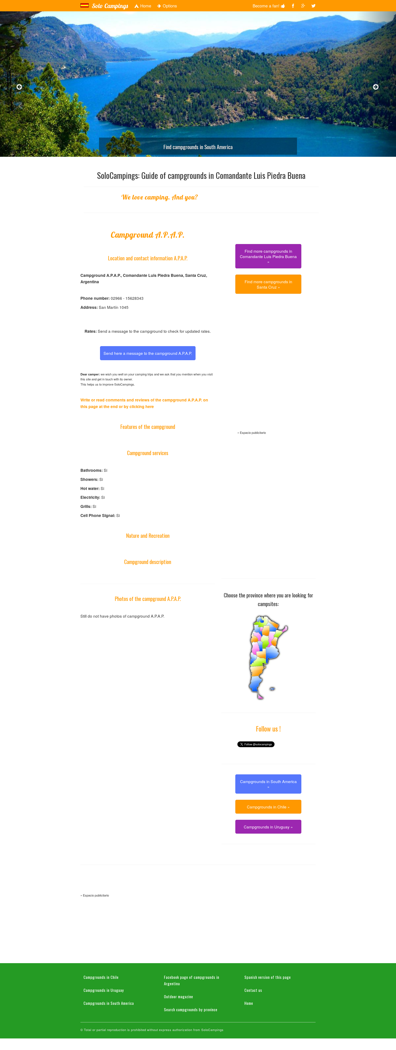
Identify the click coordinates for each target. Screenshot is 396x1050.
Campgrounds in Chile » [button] (268, 806)
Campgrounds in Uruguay (104, 990)
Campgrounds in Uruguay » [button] (268, 826)
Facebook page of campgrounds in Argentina (191, 980)
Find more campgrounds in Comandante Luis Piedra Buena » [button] (268, 256)
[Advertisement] (268, 367)
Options (169, 6)
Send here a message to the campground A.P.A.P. (148, 353)
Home (145, 6)
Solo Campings (110, 6)
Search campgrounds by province (190, 1009)
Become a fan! (267, 6)
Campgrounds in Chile (101, 977)
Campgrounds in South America (109, 1003)
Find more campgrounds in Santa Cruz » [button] (268, 284)
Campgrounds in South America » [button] (268, 784)
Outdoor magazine (178, 996)
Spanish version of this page (267, 977)
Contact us (253, 990)
